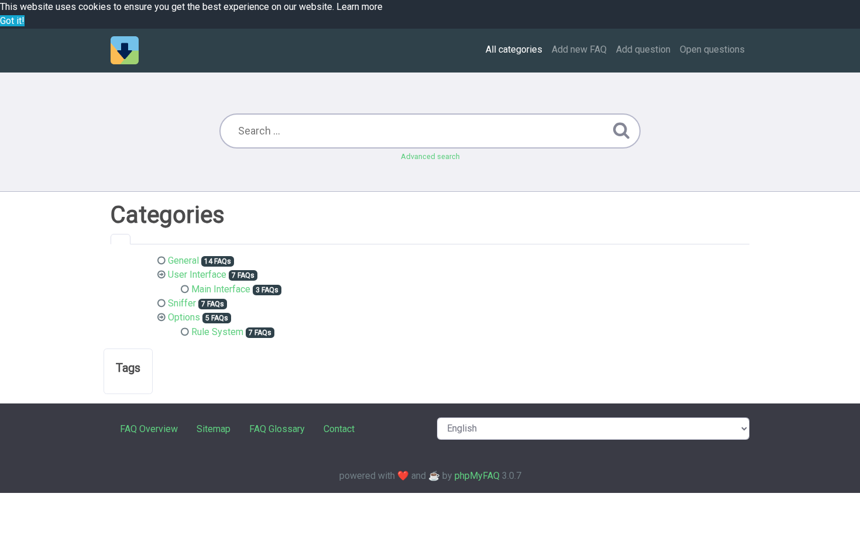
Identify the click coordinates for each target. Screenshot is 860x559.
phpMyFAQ (477, 475)
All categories (514, 49)
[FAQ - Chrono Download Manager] (125, 50)
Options (184, 317)
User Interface (197, 274)
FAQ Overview (149, 428)
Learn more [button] (359, 6)
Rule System (217, 331)
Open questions (712, 49)
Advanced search (430, 156)
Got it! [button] (12, 20)
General (183, 260)
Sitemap (214, 428)
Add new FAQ (579, 49)
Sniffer (182, 303)
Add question (643, 49)
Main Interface (220, 289)
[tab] (120, 239)
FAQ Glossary (277, 428)
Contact (339, 428)
